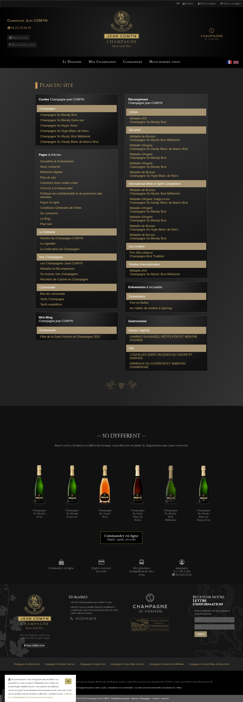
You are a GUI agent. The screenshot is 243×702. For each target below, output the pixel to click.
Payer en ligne (49, 202)
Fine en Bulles (139, 302)
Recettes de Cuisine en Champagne (64, 279)
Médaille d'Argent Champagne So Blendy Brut (148, 155)
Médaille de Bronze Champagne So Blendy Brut (148, 236)
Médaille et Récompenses (57, 268)
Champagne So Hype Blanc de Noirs (64, 131)
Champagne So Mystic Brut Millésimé (65, 136)
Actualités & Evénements (57, 161)
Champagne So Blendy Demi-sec (62, 120)
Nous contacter (50, 166)
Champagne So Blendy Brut (58, 115)
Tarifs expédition (51, 304)
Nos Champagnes (102, 62)
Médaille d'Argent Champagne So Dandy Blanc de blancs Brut (159, 147)
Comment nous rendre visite (59, 183)
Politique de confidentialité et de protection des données (71, 195)
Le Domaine (72, 62)
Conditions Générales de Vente (60, 207)
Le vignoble (47, 243)
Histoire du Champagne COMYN (61, 238)
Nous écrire (20, 37)
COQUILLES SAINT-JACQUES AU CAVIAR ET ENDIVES (161, 356)
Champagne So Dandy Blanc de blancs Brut (69, 141)
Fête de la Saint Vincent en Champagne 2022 (70, 336)
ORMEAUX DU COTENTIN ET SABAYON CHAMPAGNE (157, 365)
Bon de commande (52, 293)
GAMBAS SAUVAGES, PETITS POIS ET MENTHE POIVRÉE (163, 338)
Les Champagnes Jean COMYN (61, 263)
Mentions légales (51, 172)
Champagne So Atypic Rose (58, 125)
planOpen (205, 681)
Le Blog (45, 218)
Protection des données (148, 681)
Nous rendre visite (23, 44)
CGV (166, 681)
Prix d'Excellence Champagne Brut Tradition (147, 254)
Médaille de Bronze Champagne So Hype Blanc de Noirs (154, 173)
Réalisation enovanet (120, 698)
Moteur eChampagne (141, 698)
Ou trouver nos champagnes (59, 274)
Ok (68, 681)
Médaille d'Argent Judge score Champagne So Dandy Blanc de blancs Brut (159, 200)
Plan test (46, 224)
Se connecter (49, 213)
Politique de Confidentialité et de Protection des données (40, 695)
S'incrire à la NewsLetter (56, 188)
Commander (132, 62)
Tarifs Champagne (52, 299)
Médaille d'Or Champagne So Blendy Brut (148, 120)
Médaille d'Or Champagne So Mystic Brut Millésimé (155, 272)
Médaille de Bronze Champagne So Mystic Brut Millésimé (155, 138)
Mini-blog (192, 681)
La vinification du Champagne (59, 249)
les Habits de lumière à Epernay (151, 308)
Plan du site (48, 177)
